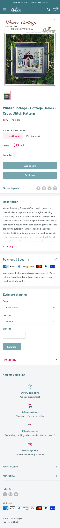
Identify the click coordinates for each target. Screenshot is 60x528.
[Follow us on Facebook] (5, 494)
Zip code (7, 328)
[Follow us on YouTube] (16, 494)
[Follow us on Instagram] (10, 494)
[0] (55, 9)
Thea (5, 120)
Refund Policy (9, 359)
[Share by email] (55, 188)
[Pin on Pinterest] (44, 188)
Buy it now (30, 175)
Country (6, 301)
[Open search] (48, 9)
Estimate (11, 346)
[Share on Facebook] (38, 188)
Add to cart (30, 165)
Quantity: (7, 155)
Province (7, 315)
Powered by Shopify (11, 522)
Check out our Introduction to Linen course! (30, 2)
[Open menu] (4, 10)
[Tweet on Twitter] (49, 188)
